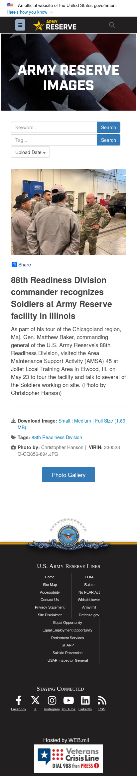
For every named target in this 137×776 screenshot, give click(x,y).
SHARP (68, 645)
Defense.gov (89, 615)
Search (108, 127)
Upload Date (29, 152)
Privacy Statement (50, 607)
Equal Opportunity (67, 623)
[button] (31, 12)
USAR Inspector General (68, 660)
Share (24, 264)
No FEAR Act (89, 592)
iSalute (89, 585)
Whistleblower (89, 600)
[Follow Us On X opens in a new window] (35, 702)
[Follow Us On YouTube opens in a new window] (68, 702)
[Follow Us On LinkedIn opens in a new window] (85, 702)
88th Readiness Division (57, 437)
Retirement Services (67, 638)
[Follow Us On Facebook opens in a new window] (18, 702)
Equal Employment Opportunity (67, 630)
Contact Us (50, 600)
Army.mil (89, 607)
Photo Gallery (68, 475)
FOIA (89, 577)
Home (50, 577)
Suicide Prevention (67, 653)
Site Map (50, 585)
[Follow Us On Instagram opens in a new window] (52, 702)
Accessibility (50, 592)
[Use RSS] (101, 702)
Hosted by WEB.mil (66, 740)
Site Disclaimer (50, 615)
